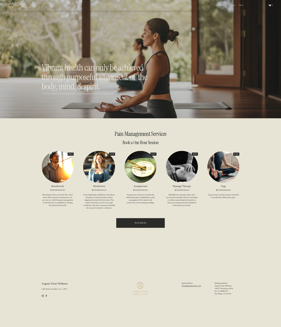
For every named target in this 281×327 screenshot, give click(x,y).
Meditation (99, 186)
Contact (232, 5)
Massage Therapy (182, 186)
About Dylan (220, 5)
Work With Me (140, 223)
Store (241, 5)
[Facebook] (46, 296)
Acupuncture (140, 186)
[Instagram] (43, 296)
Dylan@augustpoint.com (191, 286)
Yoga (223, 186)
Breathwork (57, 186)
